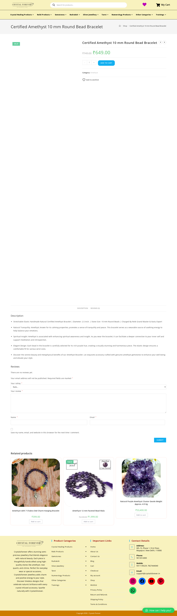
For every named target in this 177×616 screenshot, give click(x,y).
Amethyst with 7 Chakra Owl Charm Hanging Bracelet (35, 510)
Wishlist (93, 585)
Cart (92, 566)
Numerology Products (61, 575)
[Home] (120, 26)
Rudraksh (56, 561)
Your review (17, 391)
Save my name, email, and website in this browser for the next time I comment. (45, 432)
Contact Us (95, 556)
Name (14, 417)
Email (93, 417)
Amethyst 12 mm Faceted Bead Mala (88, 510)
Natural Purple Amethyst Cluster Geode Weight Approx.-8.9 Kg (141, 502)
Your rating (16, 383)
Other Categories (59, 580)
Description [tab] (82, 308)
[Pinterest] (160, 581)
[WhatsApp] (132, 590)
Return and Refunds (98, 594)
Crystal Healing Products (62, 547)
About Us (94, 551)
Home (92, 547)
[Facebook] (142, 581)
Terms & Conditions (98, 604)
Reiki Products (58, 551)
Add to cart (106, 63)
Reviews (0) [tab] (95, 308)
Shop (92, 580)
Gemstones (56, 556)
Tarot (54, 571)
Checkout (94, 571)
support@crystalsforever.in (148, 573)
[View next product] (164, 42)
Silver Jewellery (58, 566)
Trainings (55, 585)
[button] (158, 610)
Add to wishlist (92, 80)
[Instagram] (132, 581)
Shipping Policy (96, 599)
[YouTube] (151, 581)
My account (95, 575)
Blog (92, 561)
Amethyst (94, 72)
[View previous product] (160, 42)
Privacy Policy (96, 590)
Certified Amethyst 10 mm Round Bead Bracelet (148, 26)
